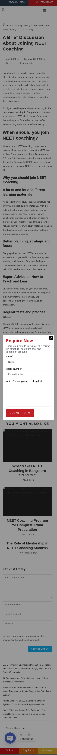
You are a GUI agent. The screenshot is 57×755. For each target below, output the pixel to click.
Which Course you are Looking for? (24, 381)
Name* (9, 356)
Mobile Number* (14, 368)
